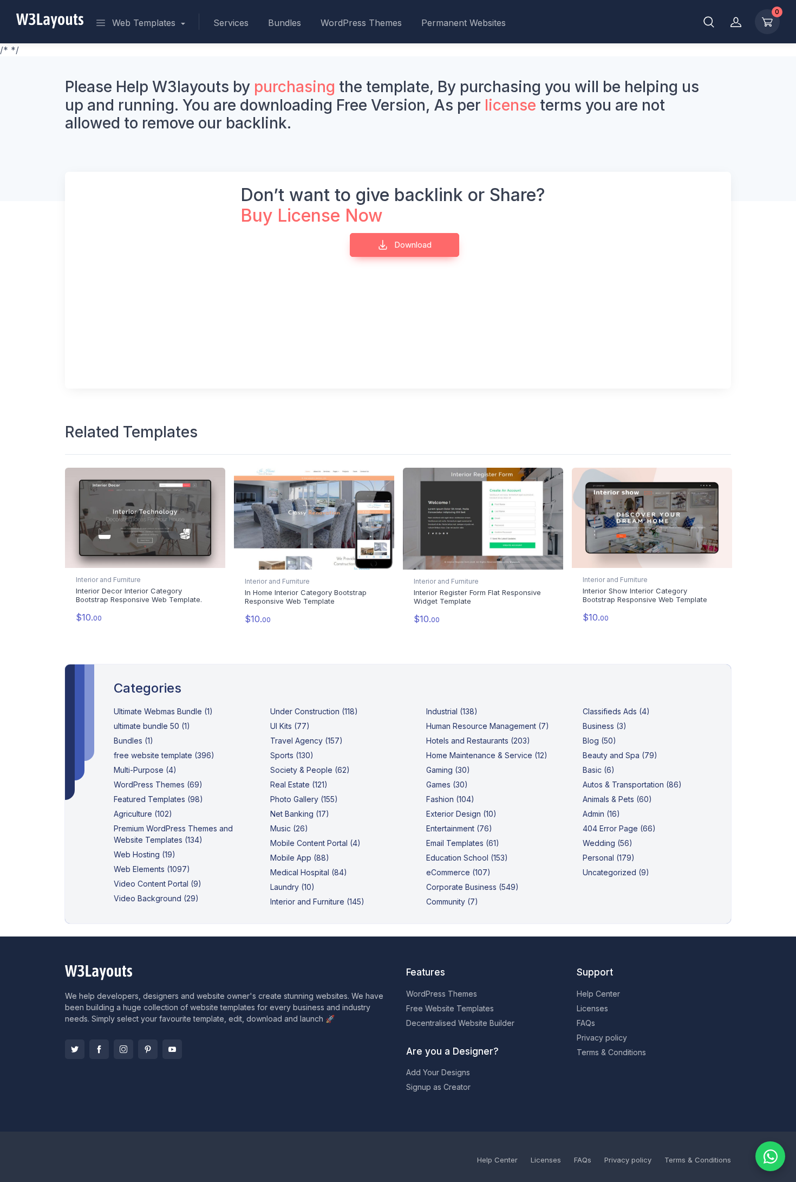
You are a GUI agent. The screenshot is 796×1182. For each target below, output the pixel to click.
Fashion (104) (450, 799)
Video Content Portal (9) (157, 883)
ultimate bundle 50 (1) (152, 726)
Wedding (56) (607, 843)
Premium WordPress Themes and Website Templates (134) (173, 834)
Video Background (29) (156, 898)
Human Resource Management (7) (487, 726)
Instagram (123, 1049)
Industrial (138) (452, 711)
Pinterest (148, 1049)
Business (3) (605, 726)
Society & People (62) (310, 769)
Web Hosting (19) (144, 854)
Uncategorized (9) (616, 872)
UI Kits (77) (290, 726)
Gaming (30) (448, 769)
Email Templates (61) (462, 843)
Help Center (598, 993)
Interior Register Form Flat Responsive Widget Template (477, 596)
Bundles (284, 22)
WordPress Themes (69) (158, 784)
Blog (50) (599, 740)
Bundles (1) (133, 740)
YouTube (172, 1049)
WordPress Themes (361, 22)
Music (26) (289, 828)
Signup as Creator (438, 1086)
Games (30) (447, 784)
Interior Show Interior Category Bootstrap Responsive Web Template (645, 595)
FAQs (586, 1023)
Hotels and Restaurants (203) (478, 740)
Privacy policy (602, 1037)
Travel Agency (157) (306, 740)
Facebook (99, 1049)
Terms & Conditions (611, 1052)
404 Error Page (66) (619, 828)
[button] (708, 21)
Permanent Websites (463, 22)
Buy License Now (311, 215)
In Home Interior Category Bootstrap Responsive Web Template (306, 596)
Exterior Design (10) (461, 813)
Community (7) (452, 901)
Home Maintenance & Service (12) (486, 755)
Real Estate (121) (299, 784)
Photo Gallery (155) (304, 799)
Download (412, 245)
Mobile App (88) (299, 857)
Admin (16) (601, 813)
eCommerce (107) (458, 872)
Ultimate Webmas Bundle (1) (163, 711)
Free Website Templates (450, 1008)
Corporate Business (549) (472, 887)
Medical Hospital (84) (308, 872)
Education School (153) (467, 857)
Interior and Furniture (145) (317, 901)
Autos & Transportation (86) (632, 784)
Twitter (74, 1049)
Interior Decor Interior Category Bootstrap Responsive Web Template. (139, 595)
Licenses (592, 1008)
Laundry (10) (292, 887)
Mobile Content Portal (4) (315, 843)
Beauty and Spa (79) (620, 755)
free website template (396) (164, 755)
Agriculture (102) (143, 813)
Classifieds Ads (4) (616, 711)
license (510, 105)
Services (231, 22)
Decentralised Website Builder (460, 1023)
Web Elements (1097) (152, 869)
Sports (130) (292, 755)
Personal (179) (609, 857)
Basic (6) (599, 769)
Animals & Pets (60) (617, 799)
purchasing (294, 86)
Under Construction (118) (314, 711)
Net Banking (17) (299, 813)
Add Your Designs (438, 1072)
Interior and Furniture (108, 580)
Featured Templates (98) (158, 799)
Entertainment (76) (459, 828)
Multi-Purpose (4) (145, 769)
